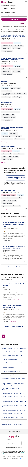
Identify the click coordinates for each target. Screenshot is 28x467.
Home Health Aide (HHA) (8, 190)
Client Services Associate (8, 146)
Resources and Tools (13, 431)
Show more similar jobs (14, 267)
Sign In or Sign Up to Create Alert (16, 178)
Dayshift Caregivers (6, 102)
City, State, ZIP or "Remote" (8, 12)
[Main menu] (26, 2)
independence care (16, 31)
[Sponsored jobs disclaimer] (26, 26)
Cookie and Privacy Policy (9, 184)
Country (9, 439)
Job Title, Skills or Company (8, 5)
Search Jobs (14, 19)
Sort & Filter (21, 23)
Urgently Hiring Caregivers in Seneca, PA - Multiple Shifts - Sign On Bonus (12, 58)
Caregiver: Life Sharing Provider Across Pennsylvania (12, 128)
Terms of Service (13, 183)
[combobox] (14, 8)
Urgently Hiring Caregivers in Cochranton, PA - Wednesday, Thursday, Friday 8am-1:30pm (13, 35)
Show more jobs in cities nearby (14, 326)
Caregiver (4, 81)
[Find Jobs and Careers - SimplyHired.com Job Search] (7, 2)
